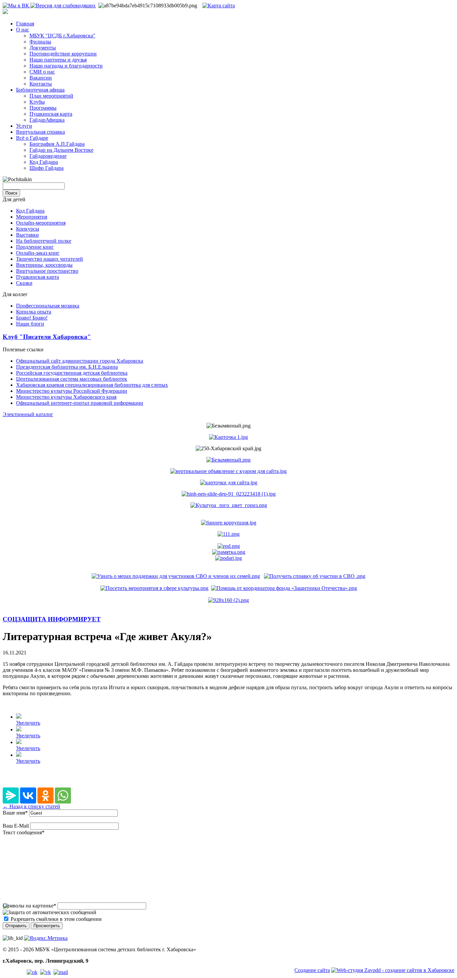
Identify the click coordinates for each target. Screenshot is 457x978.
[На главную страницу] (5, 12)
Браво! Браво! (32, 318)
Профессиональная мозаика (47, 306)
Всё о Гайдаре (32, 138)
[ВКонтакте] (28, 795)
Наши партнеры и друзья (58, 60)
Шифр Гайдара (46, 168)
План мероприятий (51, 96)
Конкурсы (27, 229)
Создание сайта (312, 970)
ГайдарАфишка (47, 120)
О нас (22, 29)
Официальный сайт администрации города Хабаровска (79, 361)
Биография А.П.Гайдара (57, 144)
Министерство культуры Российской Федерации (71, 391)
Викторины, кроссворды (44, 265)
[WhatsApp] (63, 795)
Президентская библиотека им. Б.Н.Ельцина (67, 367)
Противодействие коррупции (63, 53)
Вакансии (40, 78)
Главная (25, 23)
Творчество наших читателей (49, 259)
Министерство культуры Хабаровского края (66, 397)
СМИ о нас (42, 72)
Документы (42, 47)
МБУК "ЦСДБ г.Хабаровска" (62, 35)
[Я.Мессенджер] (11, 795)
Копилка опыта (33, 312)
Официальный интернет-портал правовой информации (79, 403)
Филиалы (40, 41)
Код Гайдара (43, 162)
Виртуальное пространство (47, 271)
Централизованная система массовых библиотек (71, 379)
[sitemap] (218, 5)
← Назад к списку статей (31, 806)
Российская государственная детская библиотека (71, 373)
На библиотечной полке (43, 241)
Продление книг (35, 247)
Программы (43, 108)
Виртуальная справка (40, 132)
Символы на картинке (29, 905)
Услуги (24, 126)
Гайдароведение (48, 156)
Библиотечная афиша (40, 90)
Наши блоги (30, 324)
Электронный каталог (28, 414)
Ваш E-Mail (16, 826)
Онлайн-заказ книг (38, 253)
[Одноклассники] (45, 795)
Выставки (27, 235)
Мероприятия (31, 217)
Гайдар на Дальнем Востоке (61, 150)
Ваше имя (15, 813)
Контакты (40, 84)
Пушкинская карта (50, 114)
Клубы (37, 102)
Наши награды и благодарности (66, 66)
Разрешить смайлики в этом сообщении (56, 919)
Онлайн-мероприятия (41, 223)
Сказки (24, 283)
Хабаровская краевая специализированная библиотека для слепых (92, 385)
